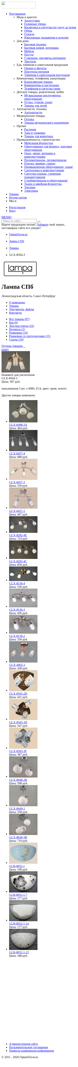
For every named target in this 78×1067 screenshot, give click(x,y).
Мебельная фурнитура (38, 143)
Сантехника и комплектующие (44, 170)
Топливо (29, 187)
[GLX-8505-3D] (23, 719)
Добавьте (42, 224)
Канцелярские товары (38, 81)
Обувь (28, 30)
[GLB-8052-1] (23, 862)
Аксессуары (32, 20)
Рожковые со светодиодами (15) (29, 336)
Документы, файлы (21, 309)
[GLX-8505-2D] (23, 690)
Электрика (31, 190)
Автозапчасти (33, 112)
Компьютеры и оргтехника (41, 85)
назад (5, 349)
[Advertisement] (39, 999)
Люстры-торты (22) (21, 325)
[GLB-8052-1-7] (23, 891)
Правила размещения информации (31, 1050)
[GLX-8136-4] (23, 580)
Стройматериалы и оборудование (46, 180)
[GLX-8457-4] (23, 450)
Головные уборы (35, 24)
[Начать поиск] (38, 221)
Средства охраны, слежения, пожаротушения (42, 175)
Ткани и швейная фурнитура (43, 183)
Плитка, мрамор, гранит (39, 163)
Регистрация (17, 207)
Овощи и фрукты (35, 68)
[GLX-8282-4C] (23, 557)
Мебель (29, 51)
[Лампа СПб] (20, 277)
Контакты (15, 312)
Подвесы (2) (17, 329)
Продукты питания (36, 71)
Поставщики (17, 13)
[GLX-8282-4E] (23, 531)
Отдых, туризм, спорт (38, 102)
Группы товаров (14, 346)
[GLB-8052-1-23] (23, 949)
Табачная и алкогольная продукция (47, 75)
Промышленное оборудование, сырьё (48, 166)
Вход (12, 210)
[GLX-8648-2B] (23, 776)
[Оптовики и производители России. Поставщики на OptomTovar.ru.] (19, 7)
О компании (17, 302)
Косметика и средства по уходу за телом (50, 27)
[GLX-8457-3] (23, 478)
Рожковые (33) (18, 332)
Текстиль (30, 61)
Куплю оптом (18, 197)
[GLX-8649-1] (23, 805)
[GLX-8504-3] (16, 371)
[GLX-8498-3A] (23, 421)
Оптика (29, 119)
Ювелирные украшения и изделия (46, 37)
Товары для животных (38, 136)
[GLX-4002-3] (23, 661)
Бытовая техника (35, 44)
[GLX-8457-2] (23, 507)
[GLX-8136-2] (23, 632)
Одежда (29, 34)
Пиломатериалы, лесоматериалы (45, 160)
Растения (30, 129)
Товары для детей (35, 105)
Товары (14, 194)
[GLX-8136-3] (23, 606)
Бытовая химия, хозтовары (41, 47)
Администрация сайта (23, 1043)
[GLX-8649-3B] (23, 834)
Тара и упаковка (34, 132)
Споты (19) (16, 339)
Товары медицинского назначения (46, 122)
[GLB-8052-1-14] (23, 920)
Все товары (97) (19, 319)
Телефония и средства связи (42, 88)
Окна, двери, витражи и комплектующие (39, 155)
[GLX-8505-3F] (23, 747)
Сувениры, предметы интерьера (45, 58)
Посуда (29, 54)
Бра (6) (13, 322)
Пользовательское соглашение (28, 1047)
